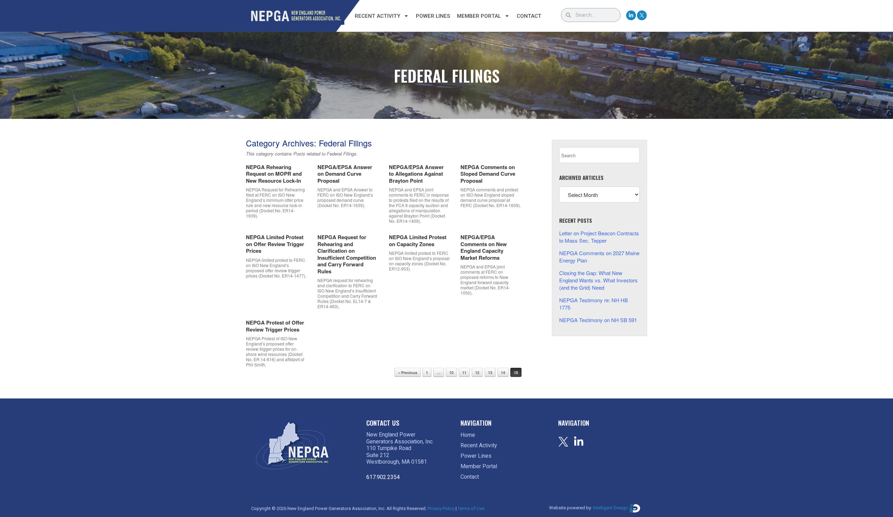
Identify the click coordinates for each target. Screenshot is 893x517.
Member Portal (479, 16)
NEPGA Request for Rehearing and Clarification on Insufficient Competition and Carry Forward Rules (346, 254)
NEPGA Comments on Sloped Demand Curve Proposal (487, 173)
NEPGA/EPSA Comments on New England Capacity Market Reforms (483, 247)
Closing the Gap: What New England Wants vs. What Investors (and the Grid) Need (598, 280)
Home (467, 435)
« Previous (407, 372)
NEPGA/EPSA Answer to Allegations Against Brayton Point (416, 173)
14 (503, 372)
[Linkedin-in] (631, 15)
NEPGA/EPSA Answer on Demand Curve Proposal (344, 173)
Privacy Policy (441, 508)
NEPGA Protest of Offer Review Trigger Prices (275, 326)
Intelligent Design (610, 508)
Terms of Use (471, 508)
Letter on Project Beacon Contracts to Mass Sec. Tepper (599, 236)
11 (464, 372)
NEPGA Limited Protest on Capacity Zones (417, 240)
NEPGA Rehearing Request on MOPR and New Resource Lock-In (274, 173)
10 (451, 372)
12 (477, 372)
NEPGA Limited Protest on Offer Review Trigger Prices (275, 243)
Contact (529, 16)
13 (490, 372)
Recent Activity (377, 16)
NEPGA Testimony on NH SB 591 (598, 320)
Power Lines (433, 16)
